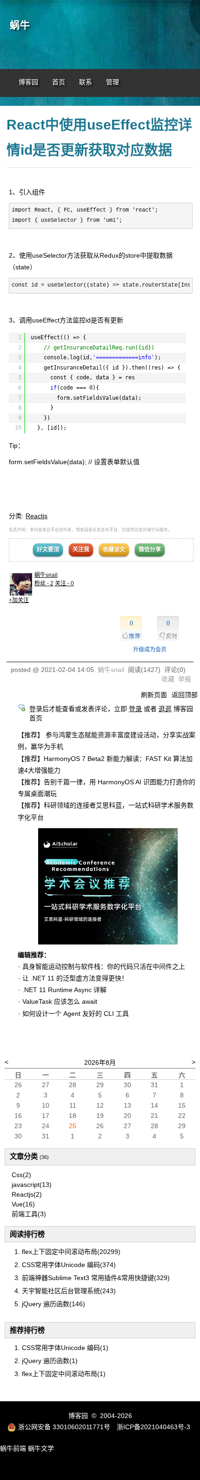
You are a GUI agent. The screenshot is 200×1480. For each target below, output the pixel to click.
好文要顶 (48, 549)
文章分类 (24, 1156)
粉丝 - (43, 583)
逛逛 (165, 709)
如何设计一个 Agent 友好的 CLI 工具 (75, 1013)
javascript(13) (32, 1184)
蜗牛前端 (13, 1448)
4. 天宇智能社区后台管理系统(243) (65, 1291)
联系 (85, 82)
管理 (112, 82)
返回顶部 (185, 695)
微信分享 (150, 549)
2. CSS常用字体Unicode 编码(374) (65, 1264)
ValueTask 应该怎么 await (59, 1001)
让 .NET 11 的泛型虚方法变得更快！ (75, 978)
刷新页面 (154, 695)
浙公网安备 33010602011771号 (64, 1427)
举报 (184, 679)
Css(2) (21, 1175)
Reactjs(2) (27, 1194)
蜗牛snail (46, 575)
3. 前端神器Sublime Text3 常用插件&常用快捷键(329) (92, 1277)
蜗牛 (20, 25)
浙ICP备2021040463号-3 (153, 1427)
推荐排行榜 (27, 1330)
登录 (135, 709)
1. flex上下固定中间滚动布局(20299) (67, 1251)
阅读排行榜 (27, 1234)
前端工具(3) (29, 1214)
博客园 (28, 82)
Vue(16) (23, 1204)
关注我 (81, 549)
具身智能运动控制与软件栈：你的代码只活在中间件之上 (103, 966)
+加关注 (19, 600)
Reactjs (36, 516)
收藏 (167, 679)
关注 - (64, 583)
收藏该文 (114, 549)
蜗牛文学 (41, 1448)
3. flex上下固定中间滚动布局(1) (60, 1373)
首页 (58, 82)
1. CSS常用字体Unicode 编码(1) (61, 1347)
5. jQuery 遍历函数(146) (49, 1304)
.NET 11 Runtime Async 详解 (64, 990)
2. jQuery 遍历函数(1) (46, 1360)
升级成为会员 (150, 649)
